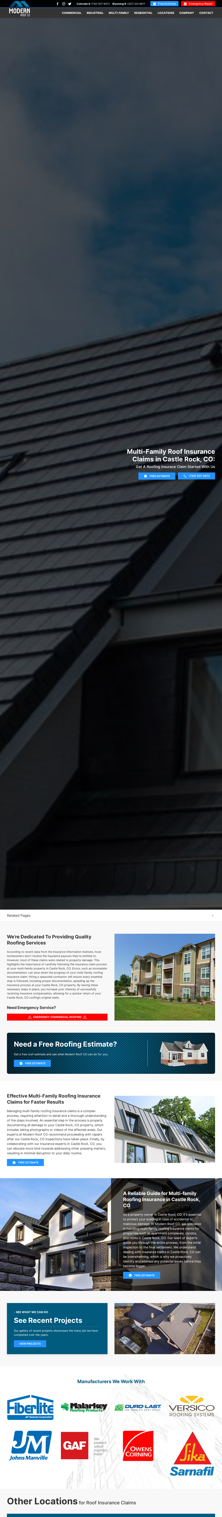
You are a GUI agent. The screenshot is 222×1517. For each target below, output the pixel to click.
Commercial (72, 13)
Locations (166, 13)
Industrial (95, 13)
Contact (206, 13)
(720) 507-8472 (100, 3)
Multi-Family (119, 13)
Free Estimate (167, 3)
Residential (143, 13)
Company (186, 13)
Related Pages (19, 915)
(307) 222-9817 (136, 3)
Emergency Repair (201, 3)
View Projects (30, 1343)
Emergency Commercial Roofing (57, 1017)
